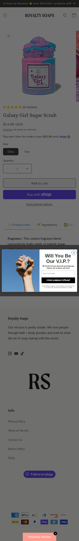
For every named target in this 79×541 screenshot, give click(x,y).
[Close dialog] (74, 252)
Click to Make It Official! (58, 280)
